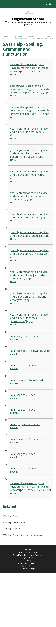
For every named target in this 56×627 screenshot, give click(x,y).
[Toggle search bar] (5, 4)
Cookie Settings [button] (28, 568)
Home (5, 37)
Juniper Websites (36, 555)
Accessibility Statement (28, 563)
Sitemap (28, 560)
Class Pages (34, 37)
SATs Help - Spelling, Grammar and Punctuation (31, 39)
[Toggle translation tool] (11, 4)
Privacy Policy (28, 566)
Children (18, 37)
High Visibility (28, 557)
